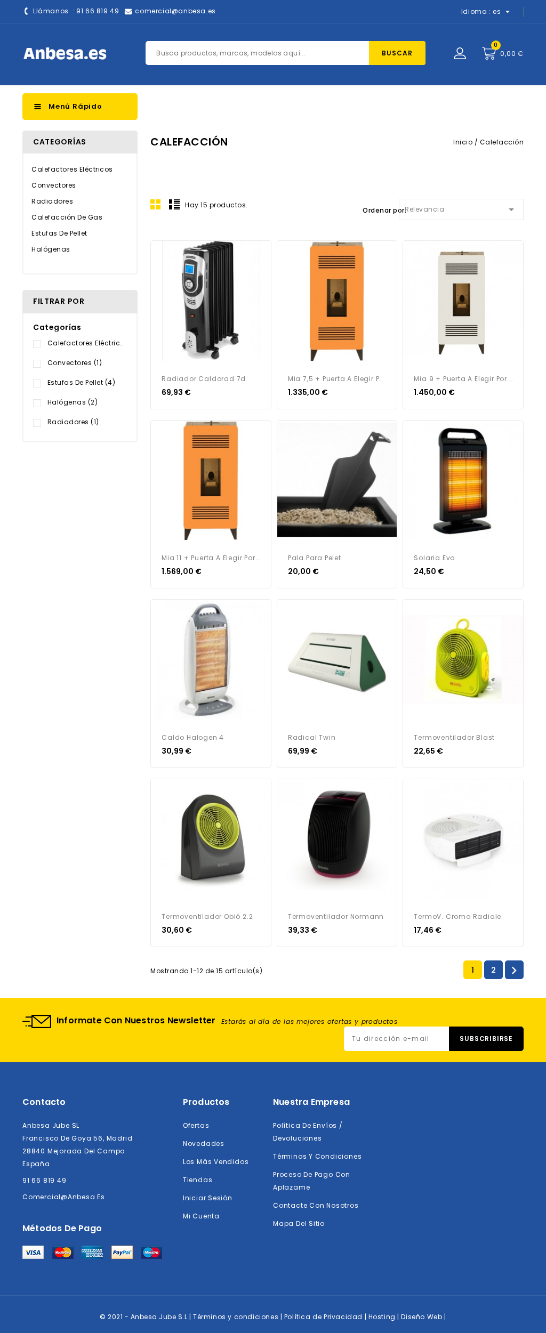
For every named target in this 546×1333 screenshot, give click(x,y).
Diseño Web (422, 1316)
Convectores (53, 185)
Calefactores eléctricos (72, 169)
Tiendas (198, 1179)
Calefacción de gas (66, 217)
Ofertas (196, 1125)
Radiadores (52, 201)
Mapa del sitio (299, 1223)
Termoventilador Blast (454, 737)
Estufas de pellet (59, 233)
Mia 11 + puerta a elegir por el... (211, 557)
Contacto (44, 1102)
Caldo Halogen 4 (193, 737)
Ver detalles (165, 255)
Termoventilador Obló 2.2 (207, 916)
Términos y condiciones (317, 1156)
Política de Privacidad (324, 1316)
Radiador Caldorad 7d (204, 378)
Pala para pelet (314, 557)
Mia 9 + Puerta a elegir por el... (463, 378)
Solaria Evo (434, 557)
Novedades (203, 1143)
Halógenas (50, 249)
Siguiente (514, 970)
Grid (155, 204)
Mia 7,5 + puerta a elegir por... (337, 378)
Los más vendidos (216, 1161)
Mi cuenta (201, 1216)
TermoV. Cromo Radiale (457, 916)
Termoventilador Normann (336, 916)
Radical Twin (312, 737)
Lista (174, 204)
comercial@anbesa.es (175, 10)
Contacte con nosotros (316, 1205)
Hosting (383, 1316)
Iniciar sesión (207, 1197)
